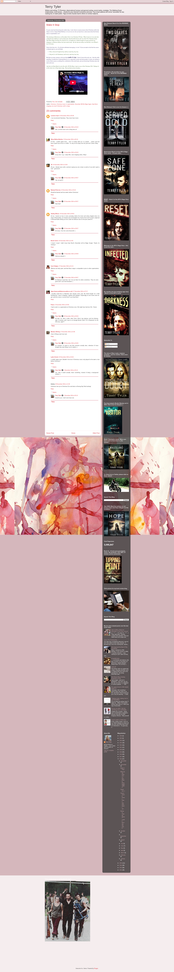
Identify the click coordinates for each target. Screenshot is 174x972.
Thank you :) (122, 790)
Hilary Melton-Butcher (57, 139)
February (123, 855)
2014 (120, 865)
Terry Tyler (53, 7)
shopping (48, 106)
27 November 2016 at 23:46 (67, 331)
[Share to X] (70, 102)
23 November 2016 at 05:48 (66, 115)
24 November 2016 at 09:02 (67, 213)
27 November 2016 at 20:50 (61, 304)
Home (73, 433)
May (122, 848)
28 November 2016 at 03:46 (66, 357)
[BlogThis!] (69, 102)
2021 (120, 747)
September (123, 836)
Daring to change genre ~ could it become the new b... (122, 819)
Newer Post (50, 433)
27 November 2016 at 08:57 (71, 277)
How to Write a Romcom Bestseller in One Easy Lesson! (119, 630)
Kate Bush (95, 104)
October (123, 831)
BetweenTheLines (56, 190)
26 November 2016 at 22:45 (66, 240)
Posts (108, 344)
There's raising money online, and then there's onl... (122, 801)
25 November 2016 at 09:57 (71, 177)
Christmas (53, 104)
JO (51, 164)
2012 (120, 870)
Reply (52, 120)
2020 (120, 749)
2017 (120, 756)
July (122, 843)
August (123, 840)
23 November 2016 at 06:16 (70, 139)
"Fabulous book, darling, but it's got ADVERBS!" (119, 699)
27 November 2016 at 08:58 (71, 253)
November (123, 764)
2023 (120, 742)
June (122, 846)
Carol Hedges (54, 266)
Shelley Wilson (55, 213)
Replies (54, 123)
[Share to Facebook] (72, 102)
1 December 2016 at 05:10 (71, 370)
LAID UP (113, 667)
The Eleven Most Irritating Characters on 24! (118, 677)
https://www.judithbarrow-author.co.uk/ (62, 291)
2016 (120, 759)
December (123, 761)
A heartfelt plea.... (116, 658)
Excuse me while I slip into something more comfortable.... (119, 709)
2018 (120, 754)
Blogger (96, 968)
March (123, 852)
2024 (120, 740)
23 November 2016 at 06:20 (71, 127)
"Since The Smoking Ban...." (111, 640)
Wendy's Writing (55, 331)
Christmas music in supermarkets (65, 104)
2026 (120, 736)
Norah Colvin (54, 240)
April (122, 850)
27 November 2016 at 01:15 (66, 266)
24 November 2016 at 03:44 (68, 190)
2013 (120, 867)
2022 (120, 745)
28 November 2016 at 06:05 (71, 343)
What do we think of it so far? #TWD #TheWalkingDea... (122, 779)
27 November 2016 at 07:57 (80, 291)
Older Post (96, 433)
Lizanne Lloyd (55, 115)
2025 (120, 738)
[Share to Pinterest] (74, 102)
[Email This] (67, 102)
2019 (120, 752)
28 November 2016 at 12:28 (62, 384)
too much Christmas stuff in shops (61, 106)
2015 (120, 863)
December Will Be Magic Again (83, 104)
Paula (52, 304)
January (123, 858)
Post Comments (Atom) (76, 439)
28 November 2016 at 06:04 (71, 316)
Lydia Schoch (54, 357)
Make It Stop (122, 768)
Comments (109, 346)
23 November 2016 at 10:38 (60, 164)
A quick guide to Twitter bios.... (119, 719)
